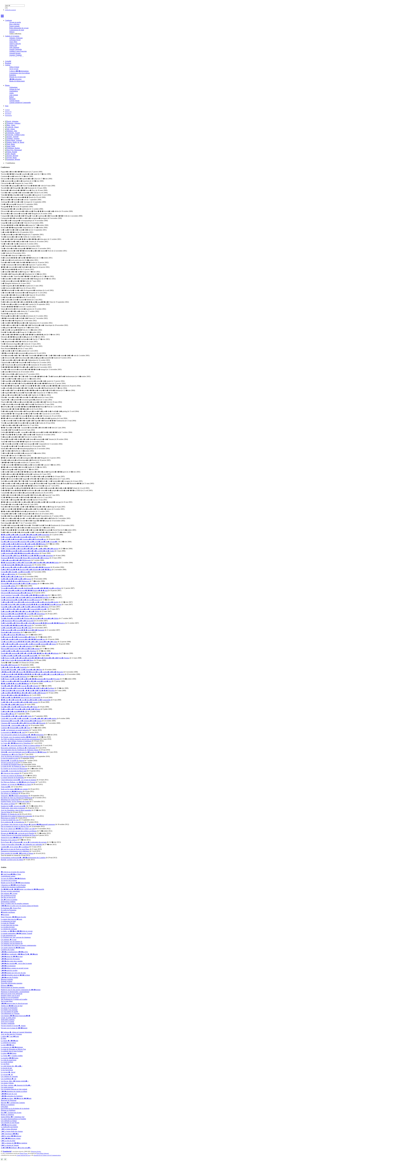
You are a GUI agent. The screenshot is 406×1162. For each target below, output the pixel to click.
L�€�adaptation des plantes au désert (14, 1091)
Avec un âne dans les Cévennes (11, 1034)
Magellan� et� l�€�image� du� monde (16, 625)
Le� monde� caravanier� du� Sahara (15, 616)
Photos (7, 85)
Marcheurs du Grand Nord (10, 799)
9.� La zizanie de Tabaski (10, 1145)
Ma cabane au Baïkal (8, 804)
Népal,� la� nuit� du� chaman (12, 704)
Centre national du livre (23, 1155)
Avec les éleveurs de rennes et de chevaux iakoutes (18, 756)
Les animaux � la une (8, 939)
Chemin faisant (14, 101)
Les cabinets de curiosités (9, 1076)
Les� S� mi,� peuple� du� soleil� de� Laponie (19, 702)
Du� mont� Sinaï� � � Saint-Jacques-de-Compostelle (20, 697)
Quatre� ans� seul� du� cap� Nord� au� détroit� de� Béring (25, 607)
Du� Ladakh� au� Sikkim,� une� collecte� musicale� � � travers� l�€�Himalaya (33, 623)
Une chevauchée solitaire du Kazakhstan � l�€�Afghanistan (22, 735)
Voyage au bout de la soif (9, 762)
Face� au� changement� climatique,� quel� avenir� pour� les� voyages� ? (29, 542)
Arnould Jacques (15, 53)
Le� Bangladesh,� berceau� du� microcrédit (17, 621)
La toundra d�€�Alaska (9, 1058)
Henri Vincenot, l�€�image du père (13, 917)
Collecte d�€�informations (19, 71)
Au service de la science (9, 880)
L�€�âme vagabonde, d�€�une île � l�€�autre (19, 954)
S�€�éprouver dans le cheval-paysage (14, 1003)
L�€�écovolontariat (8, 966)
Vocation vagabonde (7, 1023)
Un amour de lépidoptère (9, 1008)
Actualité (8, 61)
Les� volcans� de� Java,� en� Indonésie (16, 646)
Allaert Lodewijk (15, 44)
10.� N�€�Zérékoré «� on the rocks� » (16, 1148)
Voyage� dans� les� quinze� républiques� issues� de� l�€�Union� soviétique (31, 588)
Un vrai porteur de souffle (9, 1011)
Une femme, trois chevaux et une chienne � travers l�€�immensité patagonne (28, 824)
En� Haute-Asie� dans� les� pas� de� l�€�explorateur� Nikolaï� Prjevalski (30, 679)
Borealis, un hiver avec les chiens (12, 860)
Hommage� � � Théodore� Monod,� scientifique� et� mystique (25, 558)
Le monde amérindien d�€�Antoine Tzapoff (16, 933)
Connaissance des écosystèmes (19, 73)
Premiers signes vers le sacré (10, 995)
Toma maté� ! (6, 787)
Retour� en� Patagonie (9, 665)
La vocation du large (8, 927)
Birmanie (12, 99)
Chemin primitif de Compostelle (20, 102)
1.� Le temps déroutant (9, 1129)
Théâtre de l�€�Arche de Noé (11, 1006)
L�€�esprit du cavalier (9, 970)
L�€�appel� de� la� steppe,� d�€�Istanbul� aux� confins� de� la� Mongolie (32, 672)
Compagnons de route (16, 30)
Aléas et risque (14, 67)
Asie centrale (13, 95)
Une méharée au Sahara (9, 1121)
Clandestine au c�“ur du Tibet (11, 754)
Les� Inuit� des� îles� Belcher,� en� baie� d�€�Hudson (23, 544)
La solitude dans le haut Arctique (12, 1051)
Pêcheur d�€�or (7, 985)
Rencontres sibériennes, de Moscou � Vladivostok (18, 748)
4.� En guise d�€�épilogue (11, 1136)
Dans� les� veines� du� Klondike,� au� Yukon (19, 707)
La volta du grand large (8, 1060)
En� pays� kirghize (8, 574)
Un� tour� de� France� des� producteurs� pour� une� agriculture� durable (29, 602)
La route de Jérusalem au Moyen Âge (13, 1049)
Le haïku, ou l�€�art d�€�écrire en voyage (17, 931)
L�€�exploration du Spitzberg (12, 1096)
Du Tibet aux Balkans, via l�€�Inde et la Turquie (18, 782)
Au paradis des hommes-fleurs (11, 764)
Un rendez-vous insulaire (9, 1010)
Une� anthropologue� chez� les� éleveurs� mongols (20, 600)
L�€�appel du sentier (9, 1125)
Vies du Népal (5, 812)
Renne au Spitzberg (7, 1114)
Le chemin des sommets (9, 929)
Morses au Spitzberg (7, 1105)
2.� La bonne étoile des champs (12, 1131)
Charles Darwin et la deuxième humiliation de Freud (18, 835)
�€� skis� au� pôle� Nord (11, 576)
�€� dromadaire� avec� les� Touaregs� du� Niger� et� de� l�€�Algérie (30, 562)
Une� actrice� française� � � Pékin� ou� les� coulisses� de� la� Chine (29, 642)
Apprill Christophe (15, 49)
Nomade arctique (6, 981)
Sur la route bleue (7, 1001)
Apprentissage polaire (8, 876)
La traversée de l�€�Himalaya (12, 791)
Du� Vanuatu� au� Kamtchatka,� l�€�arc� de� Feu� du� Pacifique (27, 688)
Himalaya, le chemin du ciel (10, 814)
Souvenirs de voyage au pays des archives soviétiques (19, 831)
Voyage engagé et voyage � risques (13, 1026)
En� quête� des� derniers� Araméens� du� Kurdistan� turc (23, 539)
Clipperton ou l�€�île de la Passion (13, 885)
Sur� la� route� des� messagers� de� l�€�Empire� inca (23, 639)
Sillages (11, 32)
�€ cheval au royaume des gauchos (13, 872)
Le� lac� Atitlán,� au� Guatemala (14, 667)
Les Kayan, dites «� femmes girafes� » (14, 1081)
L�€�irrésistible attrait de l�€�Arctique (15, 975)
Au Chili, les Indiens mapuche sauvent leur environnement (20, 739)
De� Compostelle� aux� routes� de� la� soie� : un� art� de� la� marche (29, 548)
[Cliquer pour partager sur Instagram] (5, 1160)
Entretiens (12, 75)
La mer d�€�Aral (7, 1045)
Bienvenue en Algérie (8, 818)
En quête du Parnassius (8, 910)
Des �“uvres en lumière (9, 899)
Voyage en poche (15, 22)
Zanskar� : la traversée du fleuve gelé (14, 771)
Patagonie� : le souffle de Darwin (12, 760)
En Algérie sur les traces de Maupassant (14, 768)
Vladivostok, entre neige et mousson (13, 808)
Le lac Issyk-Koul (7, 1070)
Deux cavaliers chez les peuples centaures (15, 903)
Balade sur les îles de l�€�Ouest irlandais (15, 883)
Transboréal (7, 1151)
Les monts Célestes (7, 1083)
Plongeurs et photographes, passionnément (15, 992)
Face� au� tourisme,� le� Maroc (13, 635)
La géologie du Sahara (8, 1043)
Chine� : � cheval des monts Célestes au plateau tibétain (20, 745)
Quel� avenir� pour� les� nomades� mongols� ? (19, 656)
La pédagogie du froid (8, 921)
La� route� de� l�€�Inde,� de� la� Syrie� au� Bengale (23, 693)
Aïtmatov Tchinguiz (16, 38)
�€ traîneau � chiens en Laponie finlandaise (16, 1032)
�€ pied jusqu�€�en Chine (11, 874)
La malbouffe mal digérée (9, 1127)
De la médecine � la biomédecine (12, 822)
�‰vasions (5, 914)
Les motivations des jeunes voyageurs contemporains (18, 945)
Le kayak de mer (6, 1068)
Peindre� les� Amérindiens (11, 632)
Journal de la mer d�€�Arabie (11, 837)
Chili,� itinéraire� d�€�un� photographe (16, 565)
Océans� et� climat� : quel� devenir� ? (16, 572)
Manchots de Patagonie (8, 1100)
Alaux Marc (13, 42)
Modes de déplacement (17, 81)
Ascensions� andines (8, 586)
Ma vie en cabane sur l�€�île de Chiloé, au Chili (18, 829)
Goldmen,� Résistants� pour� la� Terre (15, 728)
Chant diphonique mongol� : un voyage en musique (18, 780)
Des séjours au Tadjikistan (9, 793)
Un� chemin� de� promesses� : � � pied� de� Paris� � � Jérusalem (28, 690)
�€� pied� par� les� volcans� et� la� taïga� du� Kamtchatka (25, 535)
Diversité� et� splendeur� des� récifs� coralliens (19, 583)
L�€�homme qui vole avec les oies (13, 973)
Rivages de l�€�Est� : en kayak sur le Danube (17, 833)
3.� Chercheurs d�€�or (10, 1134)
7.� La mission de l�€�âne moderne (14, 1143)
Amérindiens (13, 91)
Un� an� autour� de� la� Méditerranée (16, 560)
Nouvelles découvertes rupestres (11, 983)
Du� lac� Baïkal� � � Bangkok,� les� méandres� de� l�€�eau (26, 569)
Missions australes (7, 979)
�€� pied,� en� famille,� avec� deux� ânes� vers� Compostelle (26, 700)
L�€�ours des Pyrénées (9, 977)
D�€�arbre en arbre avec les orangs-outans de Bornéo (19, 906)
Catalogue (8, 20)
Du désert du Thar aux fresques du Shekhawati (16, 798)
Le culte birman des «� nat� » (11, 1066)
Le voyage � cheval (8, 1072)
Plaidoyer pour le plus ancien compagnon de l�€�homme (20, 990)
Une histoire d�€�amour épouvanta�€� (15, 1016)
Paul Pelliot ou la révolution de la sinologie (15, 1108)
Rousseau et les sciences (9, 840)
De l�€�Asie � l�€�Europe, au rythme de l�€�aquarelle (22, 889)
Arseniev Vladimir (15, 55)
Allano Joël (13, 45)
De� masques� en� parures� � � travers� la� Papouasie (22, 630)
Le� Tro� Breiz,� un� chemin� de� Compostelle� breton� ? (24, 609)
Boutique (8, 63)
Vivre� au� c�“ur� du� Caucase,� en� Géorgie (19, 686)
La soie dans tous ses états (9, 925)
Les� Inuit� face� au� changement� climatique (18, 651)
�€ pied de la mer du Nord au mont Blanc (15, 849)
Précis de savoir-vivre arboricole (11, 993)
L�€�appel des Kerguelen (10, 959)
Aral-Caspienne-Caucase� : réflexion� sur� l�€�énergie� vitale (24, 595)
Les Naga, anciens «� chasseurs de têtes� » (16, 1085)
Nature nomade (14, 26)
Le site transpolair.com (8, 935)
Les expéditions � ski (8, 1079)
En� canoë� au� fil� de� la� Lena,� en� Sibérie (20, 611)
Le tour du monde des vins (10, 820)
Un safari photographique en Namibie (13, 1119)
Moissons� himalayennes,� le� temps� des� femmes (20, 649)
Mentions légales (36, 1151)
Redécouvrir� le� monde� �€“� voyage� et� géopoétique (23, 614)
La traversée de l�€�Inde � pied (13, 732)
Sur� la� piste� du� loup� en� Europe (16, 579)
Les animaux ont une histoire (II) (12, 943)
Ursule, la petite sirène (8, 1018)
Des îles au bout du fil (8, 897)
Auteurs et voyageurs (12, 36)
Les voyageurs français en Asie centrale (14, 1089)
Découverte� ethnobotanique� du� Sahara (16, 593)
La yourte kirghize (7, 1062)
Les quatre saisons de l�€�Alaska (13, 947)
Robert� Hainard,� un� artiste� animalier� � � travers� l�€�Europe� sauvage (31, 604)
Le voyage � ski (7, 1074)
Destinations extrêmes (8, 901)
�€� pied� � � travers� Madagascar (15, 581)
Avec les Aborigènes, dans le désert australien (16, 810)
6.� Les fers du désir (8, 1141)
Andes (11, 93)
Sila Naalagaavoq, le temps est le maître (14, 999)
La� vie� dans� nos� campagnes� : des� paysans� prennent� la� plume (28, 644)
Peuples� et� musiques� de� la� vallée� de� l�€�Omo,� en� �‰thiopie (30, 653)
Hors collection (14, 24)
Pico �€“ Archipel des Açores (11, 1112)
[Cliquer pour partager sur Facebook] (2, 1160)
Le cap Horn (5, 1064)
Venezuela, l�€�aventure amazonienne (14, 796)
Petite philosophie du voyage (19, 28)
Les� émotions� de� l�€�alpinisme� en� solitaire (20, 553)
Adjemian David (14, 40)
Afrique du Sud (14, 89)
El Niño (3, 1038)
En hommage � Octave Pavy (11, 908)
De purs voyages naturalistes (10, 891)
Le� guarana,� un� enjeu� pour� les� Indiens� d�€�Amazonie (25, 567)
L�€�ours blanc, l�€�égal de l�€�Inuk (16, 1098)
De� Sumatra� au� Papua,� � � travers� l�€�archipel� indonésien (27, 555)
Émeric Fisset (23, 1153)
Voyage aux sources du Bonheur (12, 775)
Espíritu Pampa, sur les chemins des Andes (15, 801)
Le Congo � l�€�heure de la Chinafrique (16, 743)
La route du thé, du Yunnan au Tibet (13, 766)
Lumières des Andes (7, 949)
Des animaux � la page (9, 893)
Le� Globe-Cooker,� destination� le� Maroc (17, 660)
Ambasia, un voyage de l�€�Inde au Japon (16, 784)
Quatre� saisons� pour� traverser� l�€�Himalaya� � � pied (24, 590)
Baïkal (11, 97)
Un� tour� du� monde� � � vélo (14, 711)
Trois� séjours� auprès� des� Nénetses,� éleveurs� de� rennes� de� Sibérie (30, 618)
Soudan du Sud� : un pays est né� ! (13, 806)
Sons (6, 106)
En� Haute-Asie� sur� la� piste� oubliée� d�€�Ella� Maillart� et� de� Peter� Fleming (35, 658)
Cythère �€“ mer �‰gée (10, 1036)
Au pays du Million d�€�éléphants (13, 878)
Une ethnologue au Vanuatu (10, 1013)
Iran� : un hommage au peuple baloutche (15, 730)
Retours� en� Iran (7, 714)
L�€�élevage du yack (9, 1094)
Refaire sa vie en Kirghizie (10, 997)
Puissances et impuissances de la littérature (15, 851)
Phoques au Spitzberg (8, 1110)
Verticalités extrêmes (7, 1020)
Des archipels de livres (8, 895)
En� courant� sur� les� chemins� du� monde (18, 537)
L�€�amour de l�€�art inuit (12, 956)
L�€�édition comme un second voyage (14, 968)
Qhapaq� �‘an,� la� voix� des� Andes (16, 716)
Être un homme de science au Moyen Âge (15, 826)
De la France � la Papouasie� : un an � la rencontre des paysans (24, 842)
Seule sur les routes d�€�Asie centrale (14, 789)
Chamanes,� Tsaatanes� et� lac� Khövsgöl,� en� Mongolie (23, 723)
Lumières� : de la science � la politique (15, 847)
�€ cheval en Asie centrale (10, 773)
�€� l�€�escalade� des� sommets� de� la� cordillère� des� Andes (27, 551)
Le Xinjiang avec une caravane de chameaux (16, 937)
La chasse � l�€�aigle (9, 1041)
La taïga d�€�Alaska (8, 1053)
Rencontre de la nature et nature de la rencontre (16, 816)
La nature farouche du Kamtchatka (12, 777)
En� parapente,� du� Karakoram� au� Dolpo (18, 637)
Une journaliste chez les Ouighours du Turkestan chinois (19, 750)
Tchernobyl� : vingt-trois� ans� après (14, 725)
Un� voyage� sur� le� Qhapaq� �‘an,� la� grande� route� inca (26, 681)
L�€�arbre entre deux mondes (12, 961)
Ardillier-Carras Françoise (18, 51)
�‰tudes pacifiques (8, 912)
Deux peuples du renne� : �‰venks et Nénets (17, 853)
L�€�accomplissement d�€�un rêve (14, 952)
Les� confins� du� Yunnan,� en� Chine (16, 628)
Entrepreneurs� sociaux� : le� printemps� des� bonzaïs (21, 721)
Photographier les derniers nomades (13, 987)
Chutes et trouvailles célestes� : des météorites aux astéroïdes (21, 844)
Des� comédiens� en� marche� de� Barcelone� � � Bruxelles (25, 597)
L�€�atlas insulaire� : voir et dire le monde (16, 963)
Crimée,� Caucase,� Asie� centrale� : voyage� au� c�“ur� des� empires (29, 718)
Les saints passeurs (7, 1087)
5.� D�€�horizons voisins (11, 1138)
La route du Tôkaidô (8, 923)
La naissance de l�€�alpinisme (12, 1047)
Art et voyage (13, 69)
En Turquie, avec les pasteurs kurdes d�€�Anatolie (18, 737)
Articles (7, 65)
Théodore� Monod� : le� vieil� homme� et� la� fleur (21, 669)
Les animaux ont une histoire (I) (11, 941)
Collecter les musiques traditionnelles (13, 887)
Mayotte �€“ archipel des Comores (13, 1103)
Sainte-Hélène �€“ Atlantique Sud (12, 1117)
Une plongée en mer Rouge (10, 1123)
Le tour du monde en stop (9, 758)
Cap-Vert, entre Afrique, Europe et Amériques (16, 741)
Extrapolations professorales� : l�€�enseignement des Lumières (23, 857)
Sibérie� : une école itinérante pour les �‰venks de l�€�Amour (24, 752)
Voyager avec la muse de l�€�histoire (14, 1028)
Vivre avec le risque (7, 1021)
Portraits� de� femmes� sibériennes (14, 676)
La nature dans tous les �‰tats (11, 919)
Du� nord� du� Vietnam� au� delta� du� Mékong (20, 709)
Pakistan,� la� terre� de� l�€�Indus (15, 695)
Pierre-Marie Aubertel (42, 1153)
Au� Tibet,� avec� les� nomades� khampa (17, 546)
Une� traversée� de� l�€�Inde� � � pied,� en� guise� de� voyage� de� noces (32, 674)
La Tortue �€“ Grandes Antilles (12, 1056)
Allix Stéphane (14, 47)
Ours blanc (4, 1106)
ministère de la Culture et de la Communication (47, 1155)
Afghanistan (13, 87)
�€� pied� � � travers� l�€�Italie (15, 683)
